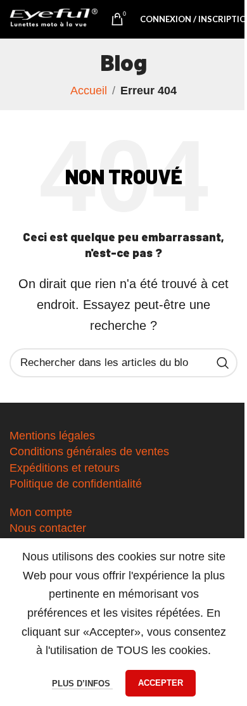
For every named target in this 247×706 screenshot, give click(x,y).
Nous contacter (48, 528)
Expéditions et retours (65, 468)
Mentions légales (52, 435)
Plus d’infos (82, 683)
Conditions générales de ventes (89, 451)
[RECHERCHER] (223, 362)
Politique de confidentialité (76, 483)
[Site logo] (54, 19)
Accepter (160, 683)
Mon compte (41, 512)
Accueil (88, 90)
